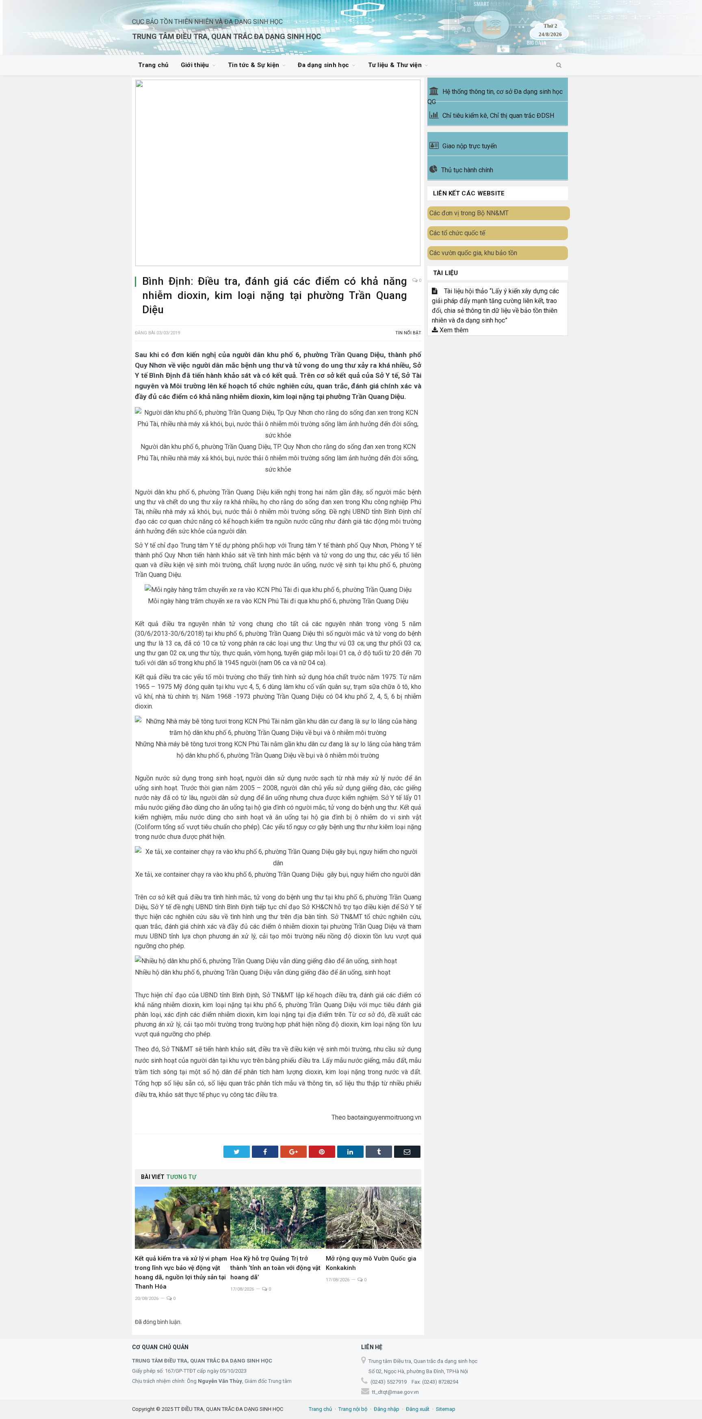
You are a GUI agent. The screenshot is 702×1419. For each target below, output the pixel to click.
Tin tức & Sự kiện (253, 65)
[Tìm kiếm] (559, 65)
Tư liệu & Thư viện (395, 65)
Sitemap (445, 1409)
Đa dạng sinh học (323, 65)
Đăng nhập (386, 1409)
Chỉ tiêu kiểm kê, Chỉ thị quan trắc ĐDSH (498, 115)
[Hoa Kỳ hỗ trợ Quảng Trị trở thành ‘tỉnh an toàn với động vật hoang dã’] (278, 1218)
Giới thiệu (195, 65)
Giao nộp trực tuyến (469, 146)
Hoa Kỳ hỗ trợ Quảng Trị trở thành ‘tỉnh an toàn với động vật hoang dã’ (275, 1268)
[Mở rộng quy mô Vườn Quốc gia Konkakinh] (373, 1218)
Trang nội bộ (352, 1409)
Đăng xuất (417, 1409)
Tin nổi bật (408, 333)
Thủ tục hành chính (467, 170)
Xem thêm (453, 330)
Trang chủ (153, 65)
